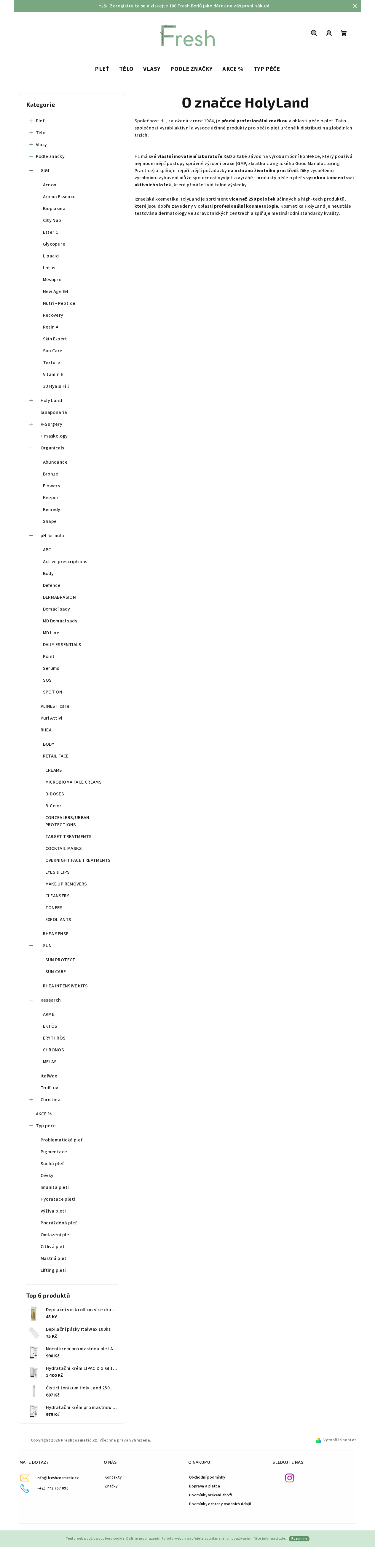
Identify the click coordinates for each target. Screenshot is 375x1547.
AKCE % (44, 1114)
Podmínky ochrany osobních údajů (220, 1504)
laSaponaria (54, 412)
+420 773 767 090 (52, 1488)
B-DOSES (54, 794)
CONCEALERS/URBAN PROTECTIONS (67, 821)
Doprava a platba (204, 1486)
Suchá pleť (52, 1163)
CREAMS (53, 770)
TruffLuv (49, 1088)
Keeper (51, 497)
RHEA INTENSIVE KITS (65, 986)
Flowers (51, 486)
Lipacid (51, 256)
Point (49, 656)
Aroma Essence (59, 196)
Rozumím (299, 1538)
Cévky (47, 1175)
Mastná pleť (53, 1258)
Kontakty (113, 1477)
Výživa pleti (53, 1211)
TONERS (54, 907)
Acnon (50, 185)
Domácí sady (56, 609)
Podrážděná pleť (59, 1223)
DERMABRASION (59, 597)
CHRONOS (53, 1050)
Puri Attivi (52, 718)
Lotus (49, 268)
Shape (50, 521)
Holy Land (51, 400)
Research (51, 1000)
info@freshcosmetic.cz (58, 1478)
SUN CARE (55, 971)
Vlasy (41, 144)
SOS (47, 680)
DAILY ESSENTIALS (62, 644)
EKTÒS (50, 1026)
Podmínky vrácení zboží (210, 1495)
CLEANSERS (57, 896)
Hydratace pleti (58, 1199)
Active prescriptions (65, 561)
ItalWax (49, 1076)
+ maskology (54, 436)
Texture (51, 362)
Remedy (51, 509)
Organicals (52, 448)
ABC (47, 550)
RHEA (46, 730)
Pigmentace (54, 1152)
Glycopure (54, 244)
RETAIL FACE (56, 756)
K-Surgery (52, 424)
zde (282, 1538)
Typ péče (46, 1125)
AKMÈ (49, 1014)
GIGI (45, 170)
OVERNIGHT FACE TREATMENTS (78, 860)
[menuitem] (102, 69)
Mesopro (52, 279)
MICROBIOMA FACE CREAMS (73, 782)
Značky (111, 1486)
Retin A (51, 327)
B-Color (53, 806)
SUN (47, 945)
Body (48, 573)
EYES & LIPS (57, 872)
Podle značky (50, 156)
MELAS (50, 1061)
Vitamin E (53, 374)
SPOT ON (53, 692)
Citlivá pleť (53, 1246)
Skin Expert (55, 339)
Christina (51, 1099)
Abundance (55, 462)
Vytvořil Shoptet (339, 1440)
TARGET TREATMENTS (68, 836)
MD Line (51, 633)
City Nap (52, 220)
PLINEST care (55, 706)
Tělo (41, 132)
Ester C (50, 232)
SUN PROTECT (60, 960)
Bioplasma (54, 208)
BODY (49, 744)
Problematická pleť (62, 1140)
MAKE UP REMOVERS (66, 884)
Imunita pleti (55, 1187)
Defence (52, 585)
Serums (51, 668)
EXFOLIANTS (58, 919)
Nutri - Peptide (59, 303)
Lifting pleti (53, 1270)
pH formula (52, 535)
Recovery (53, 315)
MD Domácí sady (60, 621)
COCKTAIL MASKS (63, 848)
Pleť (40, 121)
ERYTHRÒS (54, 1038)
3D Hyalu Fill (56, 386)
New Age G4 (55, 291)
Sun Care (53, 350)
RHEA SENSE (56, 934)
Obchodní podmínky (207, 1477)
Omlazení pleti (57, 1234)
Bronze (50, 474)
